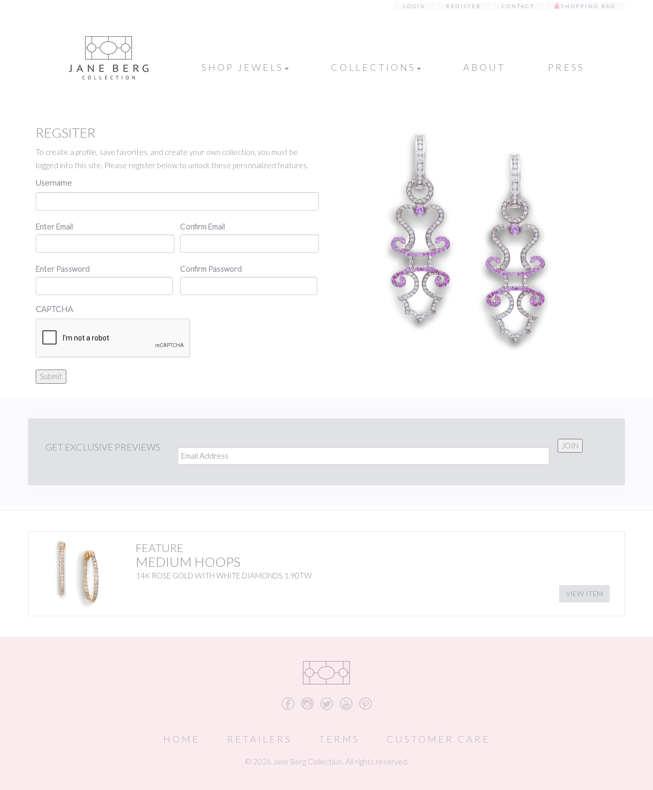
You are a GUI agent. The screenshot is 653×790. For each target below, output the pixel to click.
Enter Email (54, 226)
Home (181, 739)
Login (414, 6)
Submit (51, 376)
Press (566, 67)
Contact (518, 6)
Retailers (259, 739)
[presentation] (113, 338)
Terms (339, 739)
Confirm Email (202, 226)
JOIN (570, 445)
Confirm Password (211, 268)
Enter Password (63, 268)
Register (464, 6)
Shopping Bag (588, 6)
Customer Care (438, 739)
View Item (584, 593)
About (484, 67)
